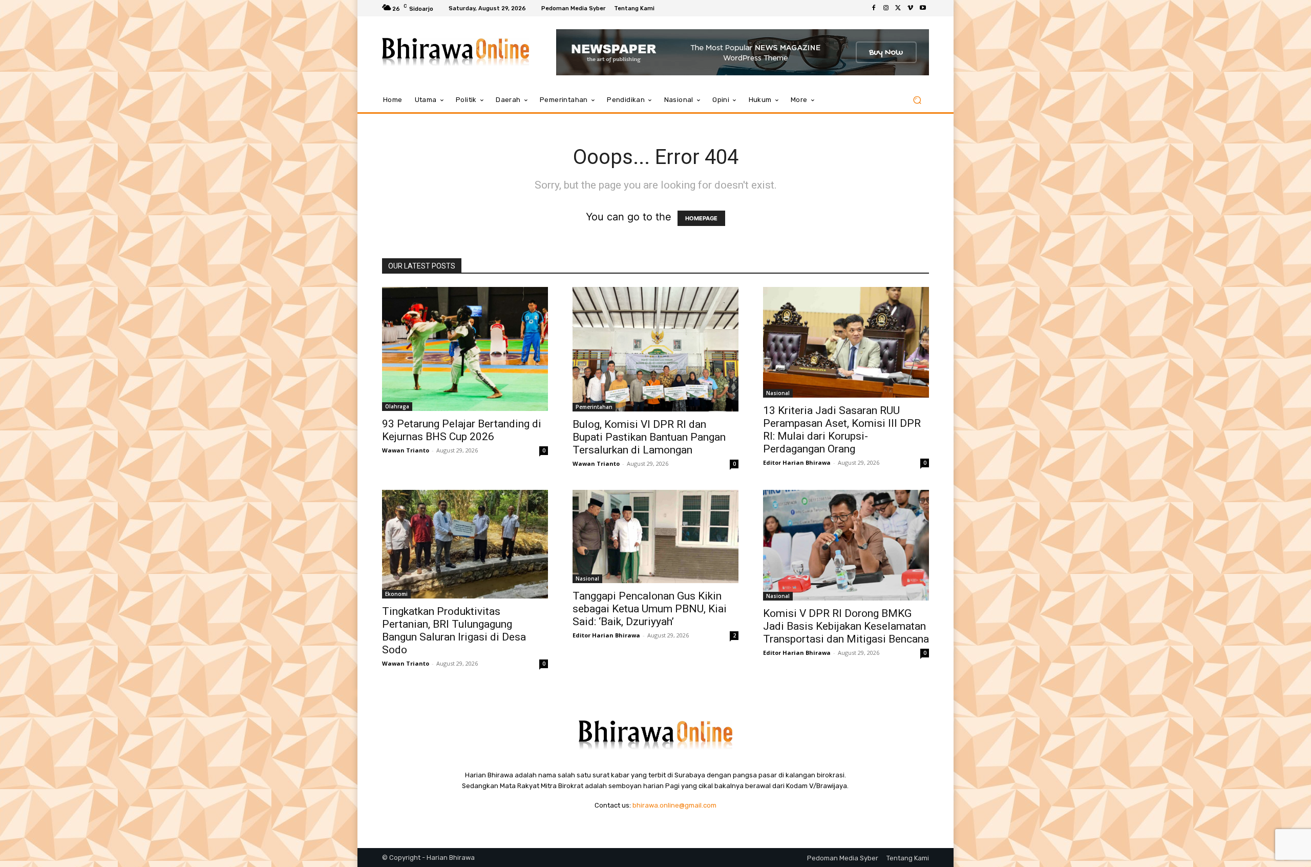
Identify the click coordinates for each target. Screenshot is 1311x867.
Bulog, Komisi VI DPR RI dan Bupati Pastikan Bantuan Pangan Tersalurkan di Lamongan (649, 437)
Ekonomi (396, 593)
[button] (917, 100)
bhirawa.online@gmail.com (674, 805)
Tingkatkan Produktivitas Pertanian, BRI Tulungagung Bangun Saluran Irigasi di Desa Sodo (454, 630)
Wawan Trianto (405, 450)
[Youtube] (923, 8)
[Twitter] (898, 8)
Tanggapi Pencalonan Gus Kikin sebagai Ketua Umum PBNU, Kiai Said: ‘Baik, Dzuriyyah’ (650, 609)
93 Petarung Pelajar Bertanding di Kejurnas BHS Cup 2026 (461, 430)
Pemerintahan (594, 406)
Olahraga (397, 406)
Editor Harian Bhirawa (797, 462)
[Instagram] (886, 8)
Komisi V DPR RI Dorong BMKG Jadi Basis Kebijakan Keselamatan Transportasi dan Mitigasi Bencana (846, 626)
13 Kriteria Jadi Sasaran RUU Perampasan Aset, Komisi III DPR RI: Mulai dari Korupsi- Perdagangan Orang (842, 429)
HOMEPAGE (701, 218)
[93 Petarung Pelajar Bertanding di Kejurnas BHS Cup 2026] (465, 349)
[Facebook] (874, 8)
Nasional (778, 393)
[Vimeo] (910, 8)
